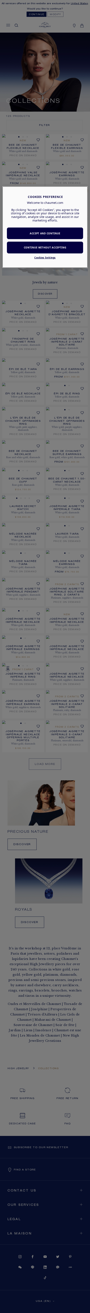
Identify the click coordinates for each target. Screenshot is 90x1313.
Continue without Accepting (45, 247)
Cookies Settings (45, 257)
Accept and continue (45, 233)
